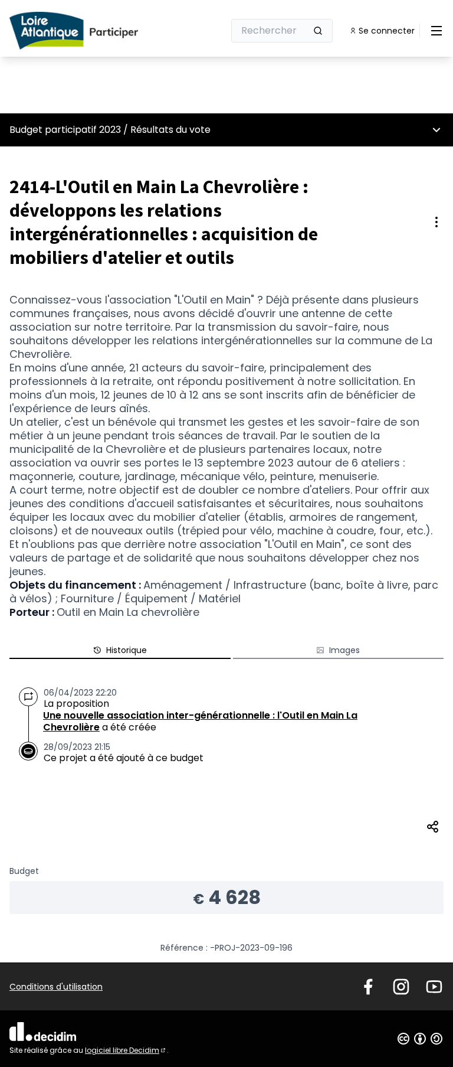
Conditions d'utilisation (56, 987)
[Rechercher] (317, 30)
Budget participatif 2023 (65, 129)
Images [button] (344, 650)
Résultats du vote (170, 129)
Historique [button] (126, 650)
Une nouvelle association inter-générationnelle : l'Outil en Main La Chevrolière (200, 721)
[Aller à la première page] (87, 31)
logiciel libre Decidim (126, 1050)
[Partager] (433, 826)
